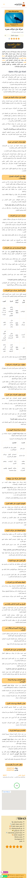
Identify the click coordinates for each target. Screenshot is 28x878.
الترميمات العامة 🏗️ (17, 835)
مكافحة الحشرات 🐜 (17, 822)
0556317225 (10, 768)
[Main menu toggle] (4, 4)
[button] (5, 35)
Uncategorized (19, 839)
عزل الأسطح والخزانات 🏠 (16, 828)
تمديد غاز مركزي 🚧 (17, 830)
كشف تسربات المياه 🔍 (16, 824)
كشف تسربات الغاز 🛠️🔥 (16, 826)
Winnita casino (19, 837)
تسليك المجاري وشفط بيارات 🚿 (14, 832)
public (21, 841)
